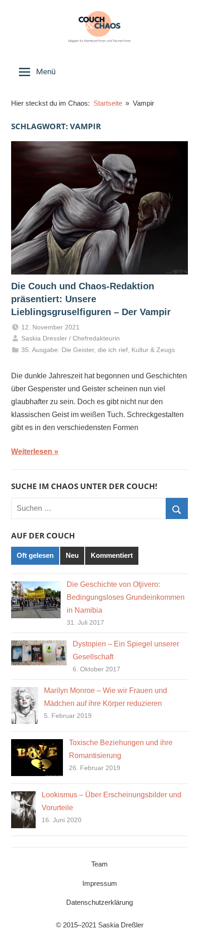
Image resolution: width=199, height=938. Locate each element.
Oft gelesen (35, 555)
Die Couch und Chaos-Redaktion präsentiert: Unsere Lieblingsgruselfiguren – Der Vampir (91, 299)
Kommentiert (112, 555)
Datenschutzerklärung (99, 902)
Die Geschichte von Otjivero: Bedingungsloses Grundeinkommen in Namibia (126, 597)
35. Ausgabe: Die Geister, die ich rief (74, 349)
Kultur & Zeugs (153, 349)
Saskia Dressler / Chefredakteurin (70, 338)
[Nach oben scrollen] (181, 920)
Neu (72, 555)
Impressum (99, 883)
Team (99, 864)
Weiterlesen (31, 451)
